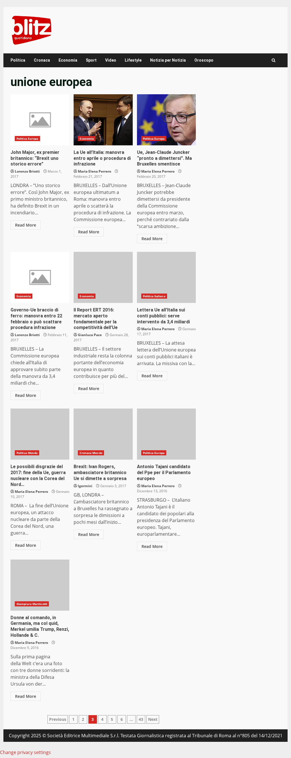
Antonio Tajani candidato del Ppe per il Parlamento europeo (166, 434)
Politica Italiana (154, 296)
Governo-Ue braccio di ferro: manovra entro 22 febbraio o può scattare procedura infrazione (40, 277)
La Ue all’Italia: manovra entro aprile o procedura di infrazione (103, 119)
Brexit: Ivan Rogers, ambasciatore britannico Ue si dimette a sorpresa (103, 434)
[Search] (273, 60)
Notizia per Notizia (168, 60)
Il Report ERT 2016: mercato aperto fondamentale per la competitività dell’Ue (103, 277)
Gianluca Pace (90, 334)
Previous (57, 719)
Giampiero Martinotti (31, 604)
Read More (25, 225)
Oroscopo (203, 60)
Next (152, 719)
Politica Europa (27, 139)
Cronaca (42, 60)
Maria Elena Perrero (94, 171)
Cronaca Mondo (91, 453)
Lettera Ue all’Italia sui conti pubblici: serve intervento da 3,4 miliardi (166, 277)
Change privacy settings (25, 752)
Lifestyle (133, 60)
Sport (91, 60)
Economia (68, 60)
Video (110, 60)
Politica (18, 60)
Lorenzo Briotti (27, 171)
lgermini (85, 485)
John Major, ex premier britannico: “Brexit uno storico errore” (40, 119)
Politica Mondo (27, 453)
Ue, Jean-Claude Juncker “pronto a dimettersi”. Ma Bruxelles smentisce (166, 119)
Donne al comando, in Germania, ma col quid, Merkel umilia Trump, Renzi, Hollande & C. (40, 585)
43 (141, 719)
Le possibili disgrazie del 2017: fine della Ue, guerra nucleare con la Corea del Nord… (40, 434)
